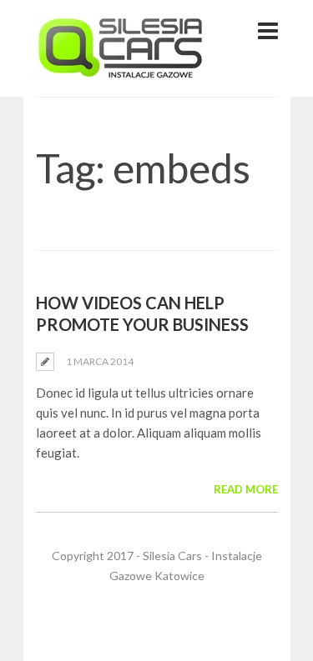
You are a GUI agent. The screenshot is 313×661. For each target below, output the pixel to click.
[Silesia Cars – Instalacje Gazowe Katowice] (120, 69)
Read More (246, 489)
